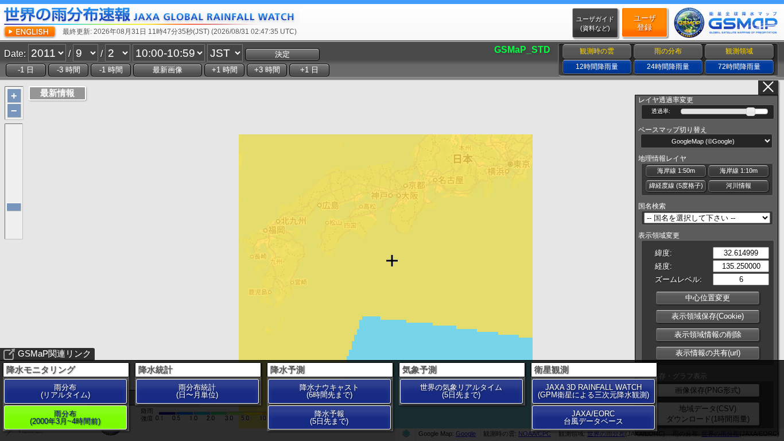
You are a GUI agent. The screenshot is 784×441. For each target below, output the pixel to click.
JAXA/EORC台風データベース (593, 417)
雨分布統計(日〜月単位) (197, 391)
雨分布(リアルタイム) (65, 391)
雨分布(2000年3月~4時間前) (65, 417)
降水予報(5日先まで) (329, 417)
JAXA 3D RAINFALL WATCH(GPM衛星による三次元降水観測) (593, 391)
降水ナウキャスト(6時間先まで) (329, 391)
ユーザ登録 (645, 23)
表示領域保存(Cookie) (708, 316)
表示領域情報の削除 (708, 334)
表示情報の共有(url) (708, 353)
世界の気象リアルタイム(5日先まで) (461, 391)
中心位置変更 (707, 297)
